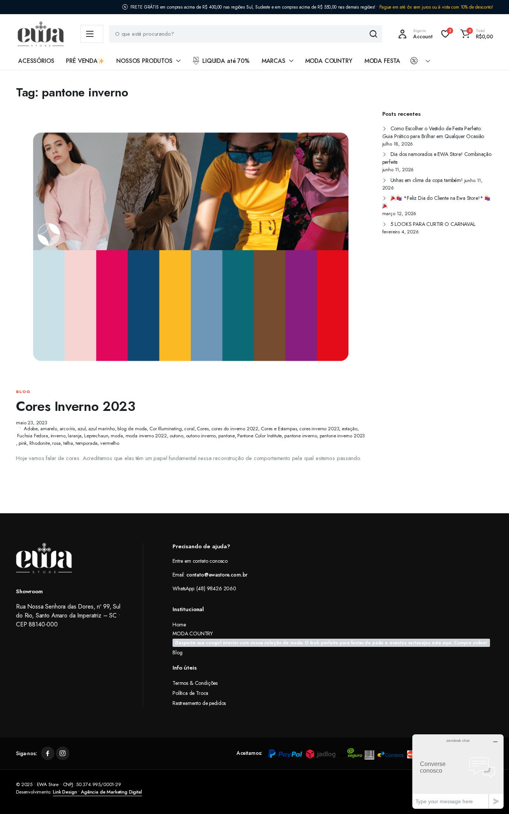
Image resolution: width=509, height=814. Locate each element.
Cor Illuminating (165, 428)
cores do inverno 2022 (235, 428)
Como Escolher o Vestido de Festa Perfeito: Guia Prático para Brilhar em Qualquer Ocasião (433, 132)
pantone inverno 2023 (342, 435)
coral (189, 428)
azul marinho (101, 428)
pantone (226, 435)
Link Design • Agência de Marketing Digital (97, 791)
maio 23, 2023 (31, 422)
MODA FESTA (382, 61)
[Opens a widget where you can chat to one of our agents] (458, 771)
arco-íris (67, 428)
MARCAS (273, 61)
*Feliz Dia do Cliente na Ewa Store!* (443, 198)
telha (68, 443)
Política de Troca (190, 693)
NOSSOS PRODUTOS (144, 61)
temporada (87, 443)
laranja (75, 435)
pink (23, 443)
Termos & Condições (195, 683)
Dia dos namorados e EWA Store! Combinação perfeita (436, 158)
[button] (475, 34)
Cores (202, 428)
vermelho (109, 443)
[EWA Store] (41, 34)
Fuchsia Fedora (32, 435)
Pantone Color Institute (259, 435)
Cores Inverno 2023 (75, 406)
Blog (23, 392)
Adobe (31, 428)
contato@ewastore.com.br (216, 574)
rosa (56, 443)
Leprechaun (96, 435)
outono (176, 435)
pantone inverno (300, 435)
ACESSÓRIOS (36, 61)
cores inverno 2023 (319, 428)
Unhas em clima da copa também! (427, 180)
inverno (58, 435)
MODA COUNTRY (328, 61)
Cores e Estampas (279, 428)
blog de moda (132, 428)
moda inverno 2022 (146, 435)
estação (349, 428)
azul (82, 428)
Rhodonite (39, 443)
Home (179, 624)
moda (117, 435)
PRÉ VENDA (82, 61)
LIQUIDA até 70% (226, 61)
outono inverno (201, 435)
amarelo (48, 428)
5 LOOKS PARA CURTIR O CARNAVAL (433, 224)
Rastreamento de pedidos (199, 703)
